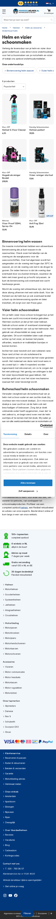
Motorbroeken (12, 633)
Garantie (9, 773)
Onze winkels (11, 791)
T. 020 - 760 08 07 (14, 868)
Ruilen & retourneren (15, 763)
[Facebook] (16, 895)
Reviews (9, 835)
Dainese (9, 711)
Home (4, 28)
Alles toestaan (28, 482)
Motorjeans (10, 638)
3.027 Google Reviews (31, 5)
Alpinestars (10, 706)
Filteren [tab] (27, 913)
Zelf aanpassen (26, 491)
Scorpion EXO (12, 727)
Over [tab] (46, 434)
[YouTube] (10, 895)
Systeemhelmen (13, 599)
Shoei (8, 732)
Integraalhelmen (13, 610)
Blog (7, 845)
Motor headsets (12, 677)
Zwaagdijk (10, 822)
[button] (50, 3)
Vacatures (10, 840)
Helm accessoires (33, 28)
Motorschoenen (13, 654)
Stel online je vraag (14, 886)
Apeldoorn (10, 801)
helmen (24, 507)
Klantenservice (12, 753)
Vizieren (9, 667)
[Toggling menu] (4, 11)
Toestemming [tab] (10, 434)
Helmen (16, 28)
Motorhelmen (11, 589)
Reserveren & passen (15, 758)
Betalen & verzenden (15, 768)
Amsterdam (10, 796)
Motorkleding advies (15, 779)
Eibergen (9, 806)
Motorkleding (12, 623)
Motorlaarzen (11, 648)
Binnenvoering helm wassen (20, 70)
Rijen (7, 817)
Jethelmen (10, 605)
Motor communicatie (15, 672)
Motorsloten (11, 693)
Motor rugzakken (13, 688)
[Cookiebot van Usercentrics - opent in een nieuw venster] (40, 426)
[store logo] (26, 11)
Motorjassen (11, 627)
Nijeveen (9, 812)
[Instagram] (5, 895)
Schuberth (10, 721)
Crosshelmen (11, 615)
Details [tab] (28, 434)
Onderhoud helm (10, 31)
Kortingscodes (12, 855)
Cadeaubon (11, 850)
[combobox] (28, 20)
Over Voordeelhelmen (16, 830)
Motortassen (11, 682)
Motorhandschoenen (15, 643)
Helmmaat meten (13, 784)
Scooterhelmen (12, 594)
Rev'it (8, 716)
